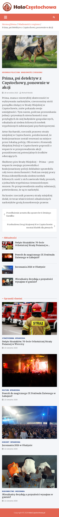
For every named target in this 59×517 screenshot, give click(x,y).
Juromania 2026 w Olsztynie (30, 267)
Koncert (5, 442)
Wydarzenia (20, 338)
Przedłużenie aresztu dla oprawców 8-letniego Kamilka (28, 214)
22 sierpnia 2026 (10, 449)
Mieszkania (20, 491)
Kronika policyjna (11, 72)
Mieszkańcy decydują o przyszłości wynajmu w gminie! (34, 280)
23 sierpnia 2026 (10, 348)
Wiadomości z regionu (31, 72)
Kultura (5, 390)
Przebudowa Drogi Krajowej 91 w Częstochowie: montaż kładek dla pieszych (30, 226)
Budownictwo (8, 491)
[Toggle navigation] (5, 17)
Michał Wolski (27, 92)
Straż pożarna (8, 338)
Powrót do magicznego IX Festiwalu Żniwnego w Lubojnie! (35, 256)
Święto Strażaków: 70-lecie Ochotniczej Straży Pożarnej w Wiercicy (31, 245)
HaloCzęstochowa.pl (37, 512)
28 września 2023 (11, 92)
